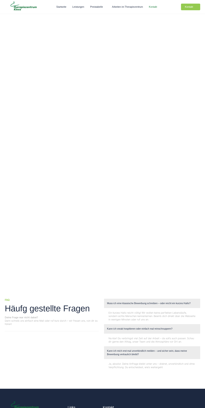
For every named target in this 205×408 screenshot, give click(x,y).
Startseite (61, 7)
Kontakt (153, 7)
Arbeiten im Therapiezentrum (127, 7)
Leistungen (78, 7)
